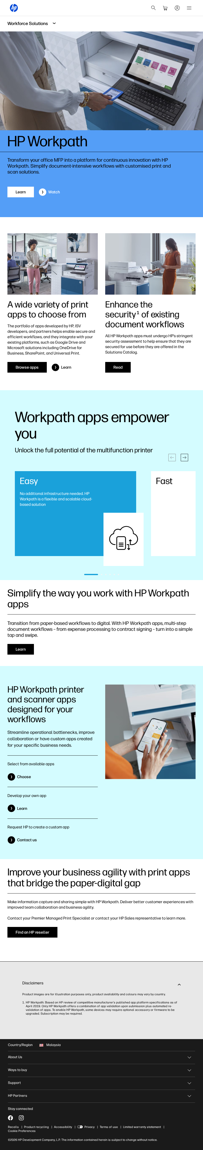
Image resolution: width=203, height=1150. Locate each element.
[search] (153, 8)
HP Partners (17, 1096)
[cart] (165, 8)
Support (14, 1083)
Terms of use (109, 1127)
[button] (184, 457)
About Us (15, 1057)
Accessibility (63, 1127)
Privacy (89, 1127)
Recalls (13, 1127)
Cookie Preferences (22, 1131)
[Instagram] (21, 1117)
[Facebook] (10, 1117)
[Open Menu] (189, 8)
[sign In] (177, 8)
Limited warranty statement (142, 1127)
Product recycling (36, 1127)
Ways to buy (17, 1070)
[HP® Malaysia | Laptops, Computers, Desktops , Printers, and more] (14, 8)
